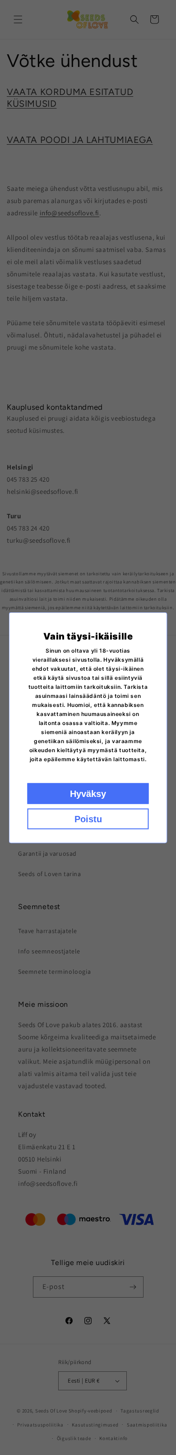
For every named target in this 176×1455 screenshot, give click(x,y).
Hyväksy (88, 793)
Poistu (88, 819)
